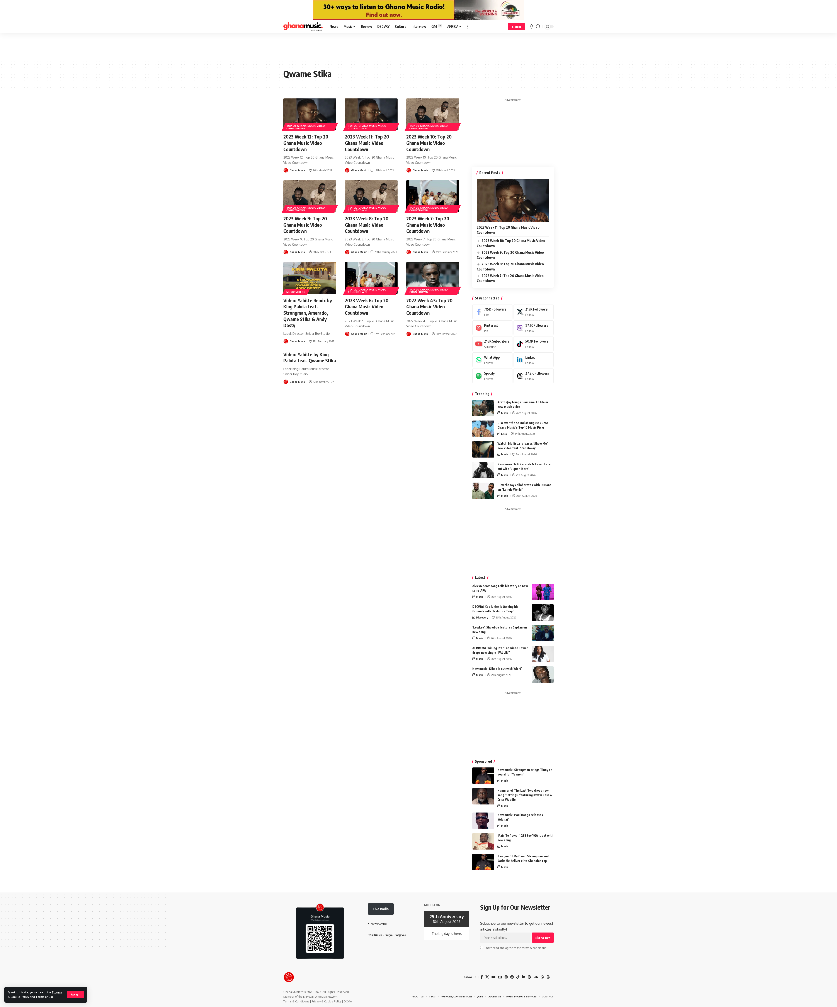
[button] (75, 994)
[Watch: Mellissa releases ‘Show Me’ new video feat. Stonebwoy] (483, 449)
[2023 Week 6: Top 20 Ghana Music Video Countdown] (371, 278)
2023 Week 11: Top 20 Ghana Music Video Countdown (367, 142)
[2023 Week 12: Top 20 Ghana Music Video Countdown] (309, 114)
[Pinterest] (492, 327)
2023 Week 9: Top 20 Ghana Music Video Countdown (305, 224)
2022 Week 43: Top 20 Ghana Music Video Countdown (429, 306)
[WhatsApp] (492, 359)
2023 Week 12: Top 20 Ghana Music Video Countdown (305, 142)
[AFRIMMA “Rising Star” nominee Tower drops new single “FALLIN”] (543, 654)
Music (504, 413)
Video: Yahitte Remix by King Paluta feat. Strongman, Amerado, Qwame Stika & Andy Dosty (307, 312)
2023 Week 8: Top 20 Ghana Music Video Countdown (366, 224)
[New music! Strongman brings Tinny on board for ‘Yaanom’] (483, 775)
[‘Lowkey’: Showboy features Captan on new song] (543, 633)
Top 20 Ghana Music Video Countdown (305, 127)
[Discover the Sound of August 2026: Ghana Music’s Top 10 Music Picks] (483, 429)
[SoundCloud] (536, 977)
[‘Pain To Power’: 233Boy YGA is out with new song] (483, 841)
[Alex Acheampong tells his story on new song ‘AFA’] (543, 592)
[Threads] (534, 375)
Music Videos (295, 292)
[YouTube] (493, 977)
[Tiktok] (534, 343)
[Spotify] (492, 375)
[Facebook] (492, 311)
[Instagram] (534, 327)
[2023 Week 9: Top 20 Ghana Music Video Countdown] (309, 196)
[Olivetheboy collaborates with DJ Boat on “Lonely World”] (483, 491)
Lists (504, 433)
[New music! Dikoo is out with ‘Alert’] (543, 674)
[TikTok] (518, 977)
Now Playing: (379, 923)
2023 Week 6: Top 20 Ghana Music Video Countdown (366, 306)
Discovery (482, 617)
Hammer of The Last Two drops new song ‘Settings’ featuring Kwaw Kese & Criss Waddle (525, 795)
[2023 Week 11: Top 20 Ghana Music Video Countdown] (371, 114)
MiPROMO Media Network (320, 996)
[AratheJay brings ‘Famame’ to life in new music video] (483, 408)
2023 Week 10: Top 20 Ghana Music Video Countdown (429, 142)
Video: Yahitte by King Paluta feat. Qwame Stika (309, 357)
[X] (534, 311)
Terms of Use (45, 997)
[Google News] (500, 977)
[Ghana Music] (303, 26)
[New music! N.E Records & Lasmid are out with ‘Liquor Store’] (483, 470)
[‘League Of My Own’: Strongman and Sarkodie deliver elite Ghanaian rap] (483, 862)
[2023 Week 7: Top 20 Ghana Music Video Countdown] (432, 196)
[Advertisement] (418, 46)
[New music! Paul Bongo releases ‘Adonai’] (483, 821)
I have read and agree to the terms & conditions (515, 948)
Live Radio (381, 909)
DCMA (348, 1001)
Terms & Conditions (296, 1001)
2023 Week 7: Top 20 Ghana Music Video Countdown (427, 224)
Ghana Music (297, 170)
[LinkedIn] (534, 359)
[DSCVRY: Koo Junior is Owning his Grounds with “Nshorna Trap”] (543, 612)
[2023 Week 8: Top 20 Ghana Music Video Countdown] (371, 196)
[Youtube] (492, 343)
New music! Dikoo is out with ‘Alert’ (497, 669)
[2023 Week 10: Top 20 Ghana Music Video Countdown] (432, 114)
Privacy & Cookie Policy (326, 1001)
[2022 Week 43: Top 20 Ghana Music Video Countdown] (432, 278)
